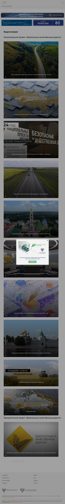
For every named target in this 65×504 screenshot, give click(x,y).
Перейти (32, 261)
